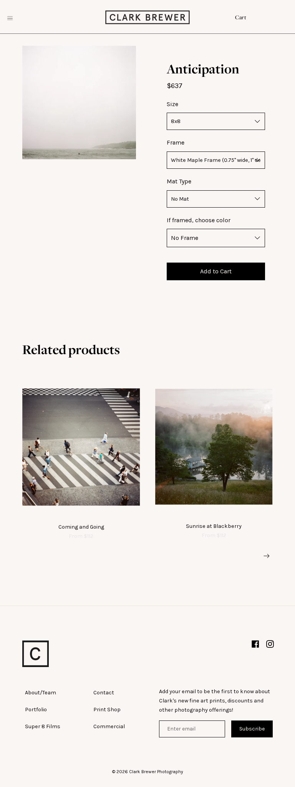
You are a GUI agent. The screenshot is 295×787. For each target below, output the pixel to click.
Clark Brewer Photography (156, 771)
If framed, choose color (198, 220)
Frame (175, 142)
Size (172, 104)
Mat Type (179, 181)
